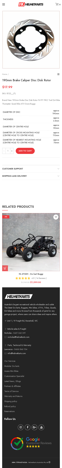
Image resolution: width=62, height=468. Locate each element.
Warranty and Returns (13, 396)
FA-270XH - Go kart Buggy (31, 274)
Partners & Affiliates (12, 386)
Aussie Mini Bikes (11, 371)
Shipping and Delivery (14, 176)
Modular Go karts (11, 366)
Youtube (41, 427)
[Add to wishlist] (55, 217)
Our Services (9, 361)
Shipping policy (10, 401)
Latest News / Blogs (12, 381)
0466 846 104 (20, 349)
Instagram (21, 427)
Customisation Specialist (14, 376)
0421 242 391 (19, 333)
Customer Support (12, 168)
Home (4, 74)
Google (34, 427)
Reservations (9, 411)
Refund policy (10, 406)
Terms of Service (11, 391)
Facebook (27, 427)
